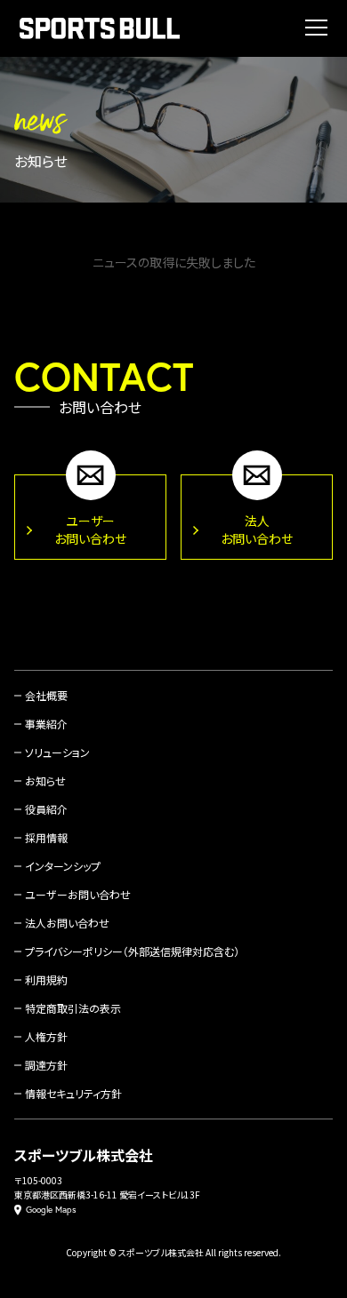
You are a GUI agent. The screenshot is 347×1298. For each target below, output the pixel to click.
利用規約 (46, 979)
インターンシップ (63, 865)
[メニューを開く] (316, 27)
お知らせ (45, 780)
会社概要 (46, 695)
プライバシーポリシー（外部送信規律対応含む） (132, 951)
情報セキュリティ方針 (73, 1093)
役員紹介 (46, 808)
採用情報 (46, 837)
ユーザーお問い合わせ (78, 894)
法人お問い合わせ (67, 922)
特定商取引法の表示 (73, 1007)
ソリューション (57, 752)
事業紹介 (46, 723)
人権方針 (46, 1036)
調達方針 (46, 1064)
